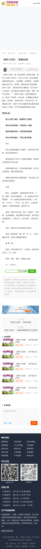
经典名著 (25, 543)
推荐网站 (4, 442)
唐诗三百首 (11, 53)
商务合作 (30, 455)
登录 (5, 423)
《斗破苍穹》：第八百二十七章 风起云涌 (16, 502)
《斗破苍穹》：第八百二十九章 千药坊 (16, 495)
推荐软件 (30, 449)
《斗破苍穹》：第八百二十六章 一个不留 (16, 505)
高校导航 (4, 445)
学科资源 (17, 442)
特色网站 (30, 452)
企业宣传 (17, 546)
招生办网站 (31, 442)
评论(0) (28, 63)
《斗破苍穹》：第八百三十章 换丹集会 (16, 491)
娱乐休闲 (4, 449)
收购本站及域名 (7, 531)
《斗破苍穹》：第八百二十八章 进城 (15, 498)
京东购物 (17, 452)
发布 (34, 423)
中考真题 (17, 455)
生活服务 (30, 445)
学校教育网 (10, 537)
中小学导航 (18, 445)
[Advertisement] (20, 28)
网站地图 (24, 546)
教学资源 (9, 546)
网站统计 (29, 540)
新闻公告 (17, 449)
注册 (9, 423)
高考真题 (4, 455)
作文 (19, 543)
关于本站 (32, 546)
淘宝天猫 (4, 452)
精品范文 (33, 543)
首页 (3, 53)
